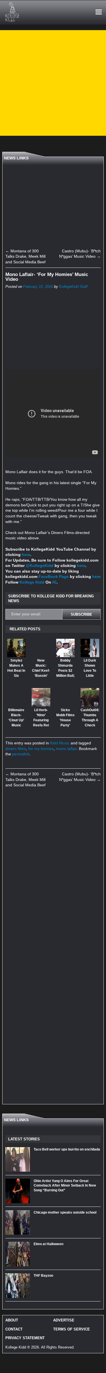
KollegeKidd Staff (73, 287)
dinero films (15, 748)
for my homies (41, 748)
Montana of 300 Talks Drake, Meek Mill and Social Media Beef (25, 256)
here (26, 554)
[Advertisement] (53, 83)
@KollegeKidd (39, 565)
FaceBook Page (53, 576)
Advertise (63, 1320)
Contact (14, 1329)
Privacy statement (25, 1338)
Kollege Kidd (32, 582)
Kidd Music (60, 743)
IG (54, 582)
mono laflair (66, 748)
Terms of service (71, 1329)
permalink (21, 754)
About (11, 1320)
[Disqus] (53, 870)
